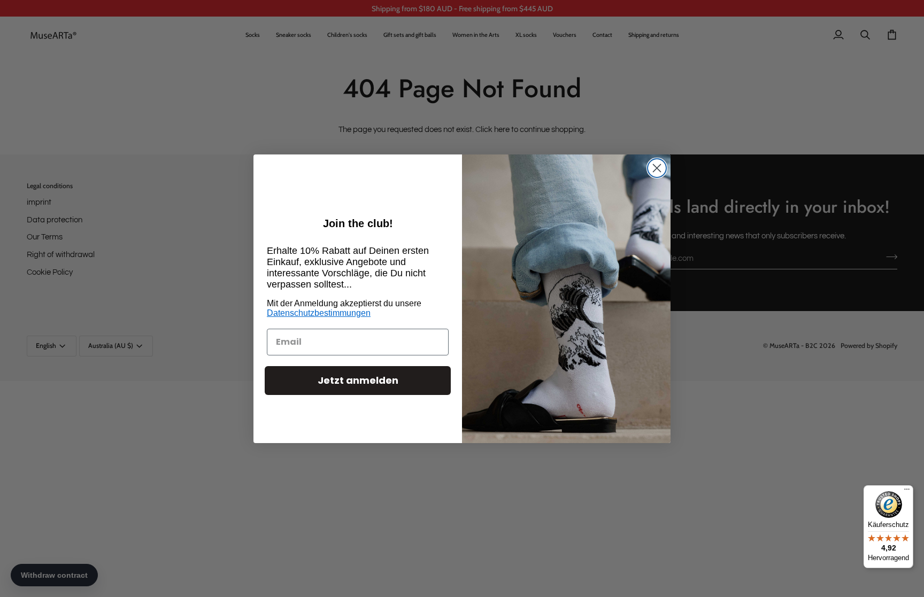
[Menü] (906, 491)
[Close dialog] (657, 168)
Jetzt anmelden (358, 380)
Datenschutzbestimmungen (319, 312)
